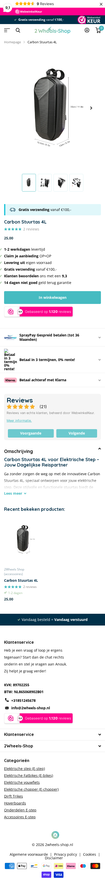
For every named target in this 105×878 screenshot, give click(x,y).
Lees (13, 493)
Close (17, 30)
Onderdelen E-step (20, 810)
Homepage (12, 42)
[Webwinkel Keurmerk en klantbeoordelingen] (88, 19)
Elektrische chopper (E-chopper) (31, 789)
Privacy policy (65, 854)
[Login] (87, 30)
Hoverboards (15, 803)
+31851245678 (23, 700)
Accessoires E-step (20, 816)
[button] (91, 108)
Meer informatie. (19, 420)
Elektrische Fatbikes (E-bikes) (28, 775)
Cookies (89, 854)
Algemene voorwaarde (29, 854)
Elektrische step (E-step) (24, 768)
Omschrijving (18, 451)
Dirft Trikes (13, 796)
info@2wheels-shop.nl (30, 707)
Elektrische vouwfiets (22, 782)
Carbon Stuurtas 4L (21, 580)
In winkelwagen (53, 297)
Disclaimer (54, 858)
